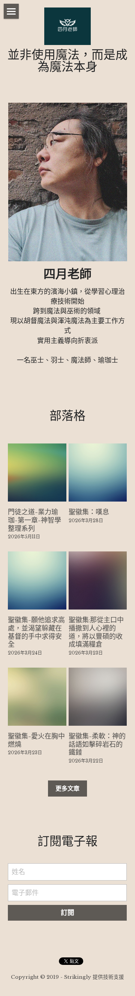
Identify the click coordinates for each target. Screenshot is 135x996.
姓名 (18, 872)
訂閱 (67, 913)
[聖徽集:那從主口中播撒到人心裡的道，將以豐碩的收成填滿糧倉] (98, 580)
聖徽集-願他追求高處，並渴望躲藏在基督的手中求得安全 (36, 632)
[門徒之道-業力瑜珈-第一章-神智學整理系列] (37, 472)
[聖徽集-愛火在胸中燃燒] (37, 697)
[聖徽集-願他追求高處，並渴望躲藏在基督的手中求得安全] (37, 580)
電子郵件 (25, 892)
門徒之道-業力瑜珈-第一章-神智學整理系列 (34, 520)
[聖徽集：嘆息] (98, 472)
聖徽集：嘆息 (89, 512)
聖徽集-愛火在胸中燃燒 (36, 740)
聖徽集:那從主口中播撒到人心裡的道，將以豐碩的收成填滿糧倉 (96, 632)
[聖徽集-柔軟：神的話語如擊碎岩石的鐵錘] (98, 697)
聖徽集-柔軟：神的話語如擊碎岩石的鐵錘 (97, 744)
